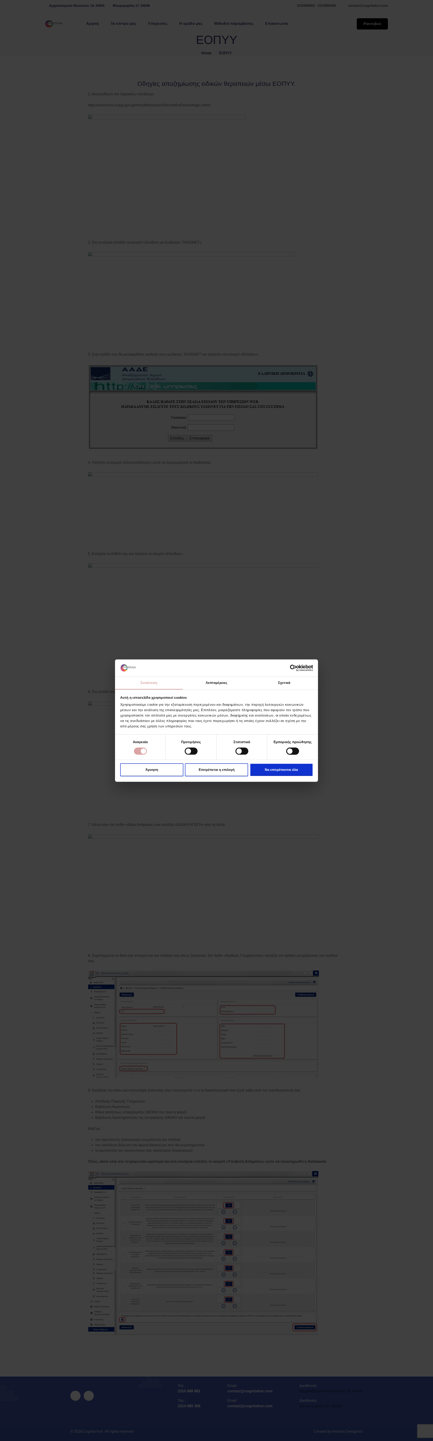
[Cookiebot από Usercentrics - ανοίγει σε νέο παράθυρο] (293, 668)
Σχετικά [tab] (284, 683)
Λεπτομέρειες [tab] (216, 683)
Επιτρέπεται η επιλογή (217, 770)
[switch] (191, 751)
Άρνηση (151, 770)
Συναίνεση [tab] (148, 683)
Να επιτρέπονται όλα (281, 770)
